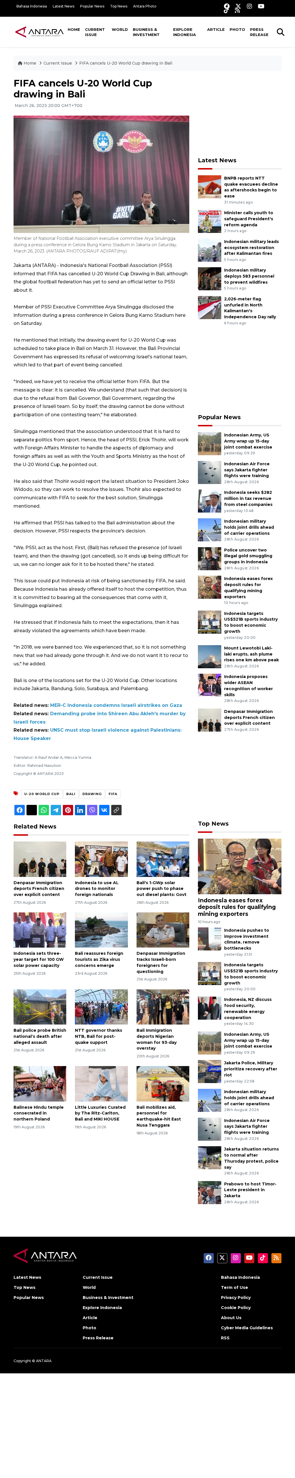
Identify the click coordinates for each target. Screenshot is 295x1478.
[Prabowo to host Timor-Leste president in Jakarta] (209, 1192)
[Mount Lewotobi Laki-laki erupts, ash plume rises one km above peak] (209, 656)
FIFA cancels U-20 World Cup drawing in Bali (125, 63)
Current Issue (95, 32)
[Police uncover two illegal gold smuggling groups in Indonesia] (209, 558)
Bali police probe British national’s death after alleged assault (40, 1036)
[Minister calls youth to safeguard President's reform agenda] (209, 221)
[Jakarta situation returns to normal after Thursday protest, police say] (209, 1157)
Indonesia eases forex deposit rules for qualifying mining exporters (237, 907)
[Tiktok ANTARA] (226, 10)
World (120, 29)
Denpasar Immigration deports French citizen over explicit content (39, 888)
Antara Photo (144, 6)
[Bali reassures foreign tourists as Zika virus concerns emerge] (101, 930)
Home (74, 29)
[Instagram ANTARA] (249, 6)
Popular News (92, 6)
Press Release (259, 32)
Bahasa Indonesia (31, 6)
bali (70, 794)
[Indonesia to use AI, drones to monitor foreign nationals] (101, 859)
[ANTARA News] (39, 31)
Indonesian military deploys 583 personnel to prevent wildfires (249, 276)
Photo (237, 29)
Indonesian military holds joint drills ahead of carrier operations (249, 527)
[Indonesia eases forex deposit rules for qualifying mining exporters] (209, 587)
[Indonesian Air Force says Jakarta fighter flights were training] (209, 472)
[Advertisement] (241, 114)
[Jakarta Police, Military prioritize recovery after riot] (209, 1071)
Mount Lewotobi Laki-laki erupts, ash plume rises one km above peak (251, 654)
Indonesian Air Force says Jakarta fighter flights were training (247, 470)
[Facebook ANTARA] (227, 6)
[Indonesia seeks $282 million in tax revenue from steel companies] (209, 501)
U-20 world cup (41, 794)
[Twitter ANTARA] (238, 6)
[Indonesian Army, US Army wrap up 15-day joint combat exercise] (209, 443)
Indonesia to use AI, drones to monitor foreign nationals (96, 888)
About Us (231, 1317)
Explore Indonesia (184, 32)
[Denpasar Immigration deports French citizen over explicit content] (40, 859)
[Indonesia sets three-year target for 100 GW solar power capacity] (40, 930)
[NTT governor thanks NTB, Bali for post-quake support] (101, 1006)
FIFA (113, 794)
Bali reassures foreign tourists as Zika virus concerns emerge (99, 959)
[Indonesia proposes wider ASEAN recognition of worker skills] (209, 685)
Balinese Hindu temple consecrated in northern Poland (39, 1113)
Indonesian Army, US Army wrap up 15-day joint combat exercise (248, 441)
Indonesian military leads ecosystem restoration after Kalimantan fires (251, 247)
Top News (118, 6)
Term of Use (234, 1287)
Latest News (63, 6)
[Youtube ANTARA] (261, 6)
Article (216, 29)
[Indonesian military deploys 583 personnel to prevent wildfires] (209, 278)
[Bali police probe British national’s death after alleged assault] (40, 1006)
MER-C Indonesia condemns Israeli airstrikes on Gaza (116, 705)
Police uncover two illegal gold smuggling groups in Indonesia (248, 556)
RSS (225, 1337)
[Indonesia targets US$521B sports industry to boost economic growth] (209, 621)
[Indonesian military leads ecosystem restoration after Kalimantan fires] (209, 250)
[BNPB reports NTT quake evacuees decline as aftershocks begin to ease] (209, 186)
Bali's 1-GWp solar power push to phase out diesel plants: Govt (161, 888)
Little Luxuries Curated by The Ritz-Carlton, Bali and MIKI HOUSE (100, 1113)
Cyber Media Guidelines (247, 1327)
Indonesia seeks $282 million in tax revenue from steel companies (248, 498)
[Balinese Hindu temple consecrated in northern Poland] (40, 1083)
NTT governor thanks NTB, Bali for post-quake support (98, 1036)
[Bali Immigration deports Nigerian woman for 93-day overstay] (163, 1006)
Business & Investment (146, 32)
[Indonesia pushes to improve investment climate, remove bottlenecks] (209, 938)
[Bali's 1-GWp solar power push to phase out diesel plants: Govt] (163, 859)
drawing (92, 794)
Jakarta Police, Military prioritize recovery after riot (250, 1069)
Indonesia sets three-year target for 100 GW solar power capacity (39, 959)
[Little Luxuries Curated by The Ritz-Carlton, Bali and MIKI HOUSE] (101, 1083)
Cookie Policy (236, 1307)
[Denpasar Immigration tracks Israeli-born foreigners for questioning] (163, 930)
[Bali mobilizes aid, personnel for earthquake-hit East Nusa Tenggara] (163, 1083)
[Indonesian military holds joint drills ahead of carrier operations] (209, 529)
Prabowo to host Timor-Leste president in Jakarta (250, 1190)
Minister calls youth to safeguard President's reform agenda (248, 218)
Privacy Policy (236, 1297)
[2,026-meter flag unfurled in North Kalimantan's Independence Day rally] (209, 307)
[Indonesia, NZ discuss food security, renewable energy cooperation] (209, 1008)
